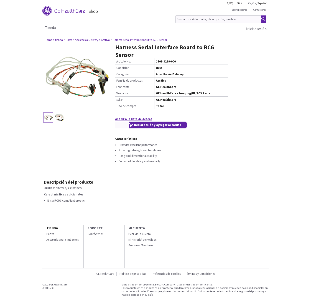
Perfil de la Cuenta (139, 234)
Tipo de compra (126, 106)
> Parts (68, 40)
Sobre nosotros (239, 9)
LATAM (239, 3)
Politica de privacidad (133, 274)
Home (48, 40)
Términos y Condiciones (200, 274)
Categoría (122, 74)
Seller (119, 100)
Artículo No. (123, 61)
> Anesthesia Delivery (85, 40)
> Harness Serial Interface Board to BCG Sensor (138, 40)
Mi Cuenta (136, 228)
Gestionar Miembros (140, 245)
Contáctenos (259, 9)
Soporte (95, 228)
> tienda (58, 40)
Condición (122, 68)
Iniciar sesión (256, 28)
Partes (50, 234)
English (252, 3)
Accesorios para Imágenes (62, 240)
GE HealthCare (105, 274)
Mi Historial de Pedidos (142, 240)
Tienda (50, 27)
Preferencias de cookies (166, 274)
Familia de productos (129, 80)
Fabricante (122, 87)
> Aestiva (104, 40)
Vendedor (122, 93)
